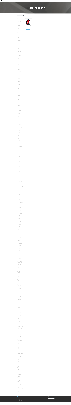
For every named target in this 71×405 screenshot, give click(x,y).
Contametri (19, 92)
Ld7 (19, 239)
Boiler (18, 74)
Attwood (19, 100)
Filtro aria (20, 132)
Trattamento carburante (21, 317)
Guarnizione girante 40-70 (20, 334)
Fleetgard (19, 78)
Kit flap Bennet (19, 51)
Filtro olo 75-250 (19, 66)
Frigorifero (19, 85)
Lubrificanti (20, 312)
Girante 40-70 (19, 331)
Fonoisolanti (19, 307)
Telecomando (20, 215)
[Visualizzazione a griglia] (25, 17)
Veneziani (19, 240)
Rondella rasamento (21, 260)
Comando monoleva (20, 88)
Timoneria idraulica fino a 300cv (21, 226)
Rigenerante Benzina (20, 356)
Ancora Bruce (20, 296)
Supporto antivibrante (20, 22)
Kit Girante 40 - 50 (19, 69)
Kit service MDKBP (19, 40)
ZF (18, 257)
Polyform (19, 212)
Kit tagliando (19, 272)
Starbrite (19, 235)
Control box (19, 93)
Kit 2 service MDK (20, 200)
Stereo (18, 28)
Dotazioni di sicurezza (20, 340)
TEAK (18, 320)
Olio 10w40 (20, 137)
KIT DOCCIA (19, 280)
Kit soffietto (20, 253)
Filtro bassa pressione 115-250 (20, 61)
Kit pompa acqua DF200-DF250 (20, 353)
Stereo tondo (20, 107)
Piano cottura (20, 290)
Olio (19, 179)
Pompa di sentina (19, 21)
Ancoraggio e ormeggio (20, 295)
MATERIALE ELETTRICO (20, 261)
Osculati (19, 206)
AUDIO (18, 24)
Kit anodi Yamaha (20, 146)
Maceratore (19, 75)
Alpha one (20, 148)
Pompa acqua (20, 155)
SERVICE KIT (20, 194)
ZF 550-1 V (19, 81)
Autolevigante (20, 300)
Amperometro (19, 373)
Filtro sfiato (20, 140)
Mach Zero (19, 369)
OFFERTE (18, 279)
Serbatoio (20, 184)
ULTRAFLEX (19, 367)
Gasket (18, 39)
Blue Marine (19, 105)
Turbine (18, 366)
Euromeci (19, 113)
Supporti (18, 347)
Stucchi (19, 304)
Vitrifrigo (18, 381)
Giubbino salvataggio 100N (20, 43)
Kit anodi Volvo (20, 145)
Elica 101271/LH (19, 343)
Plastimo (19, 209)
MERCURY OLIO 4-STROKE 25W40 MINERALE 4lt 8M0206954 (28, 26)
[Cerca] (23, 15)
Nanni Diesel (19, 191)
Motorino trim (20, 115)
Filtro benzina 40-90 (19, 64)
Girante (19, 174)
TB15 (18, 358)
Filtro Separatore (19, 47)
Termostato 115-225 (20, 71)
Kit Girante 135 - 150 (20, 67)
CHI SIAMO (32, 398)
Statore (19, 185)
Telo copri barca (20, 294)
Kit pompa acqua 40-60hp (20, 351)
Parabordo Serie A (20, 213)
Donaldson (19, 77)
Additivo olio (20, 102)
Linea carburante (19, 89)
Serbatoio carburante (21, 196)
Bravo (19, 150)
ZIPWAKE (19, 393)
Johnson (19, 129)
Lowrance (19, 134)
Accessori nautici (19, 286)
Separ (18, 48)
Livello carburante (19, 374)
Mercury (27, 25)
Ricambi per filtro (19, 46)
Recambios (19, 218)
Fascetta (19, 168)
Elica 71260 (20, 231)
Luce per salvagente (20, 44)
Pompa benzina (20, 181)
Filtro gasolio (20, 124)
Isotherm (19, 84)
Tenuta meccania (20, 228)
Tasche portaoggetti (20, 293)
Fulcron (20, 309)
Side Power (19, 342)
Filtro (19, 169)
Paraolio (19, 255)
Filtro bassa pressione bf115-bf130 (21, 63)
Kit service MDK (20, 205)
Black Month (19, 29)
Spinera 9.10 (19, 346)
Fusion (18, 118)
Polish (19, 302)
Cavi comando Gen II (20, 164)
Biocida (19, 103)
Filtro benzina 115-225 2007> (20, 326)
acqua (18, 18)
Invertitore (19, 80)
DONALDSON (19, 41)
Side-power (19, 229)
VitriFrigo (20, 289)
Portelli (19, 291)
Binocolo (20, 210)
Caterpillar (19, 108)
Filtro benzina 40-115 (20, 328)
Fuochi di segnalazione (20, 55)
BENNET (19, 104)
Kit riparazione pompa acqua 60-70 (21, 388)
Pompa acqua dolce (20, 221)
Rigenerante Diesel (19, 357)
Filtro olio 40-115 (19, 329)
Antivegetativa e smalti (20, 299)
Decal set (20, 166)
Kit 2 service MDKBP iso (21, 202)
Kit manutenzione (20, 204)
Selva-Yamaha (19, 325)
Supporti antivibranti (19, 348)
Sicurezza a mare (19, 339)
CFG (18, 32)
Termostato (20, 188)
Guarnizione (20, 154)
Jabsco (18, 126)
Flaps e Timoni (19, 50)
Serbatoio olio (20, 158)
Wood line (20, 245)
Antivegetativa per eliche (20, 322)
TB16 (18, 58)
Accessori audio (19, 25)
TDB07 (18, 362)
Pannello (19, 268)
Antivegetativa (20, 241)
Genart (18, 56)
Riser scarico (20, 256)
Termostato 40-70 (19, 336)
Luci (18, 96)
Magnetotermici (19, 264)
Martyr (18, 141)
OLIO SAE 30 (19, 281)
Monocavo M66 (19, 370)
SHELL (18, 337)
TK (18, 236)
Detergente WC (19, 384)
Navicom (19, 380)
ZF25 (18, 83)
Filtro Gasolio (19, 54)
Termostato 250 (19, 72)
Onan (18, 197)
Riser (19, 156)
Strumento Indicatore (21, 186)
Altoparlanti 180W (20, 27)
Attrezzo (19, 161)
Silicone (19, 122)
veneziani (19, 377)
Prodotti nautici (19, 285)
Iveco (18, 123)
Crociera (19, 151)
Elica (18, 267)
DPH (19, 248)
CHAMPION (19, 34)
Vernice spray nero (20, 189)
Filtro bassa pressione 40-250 (20, 62)
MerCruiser (26, 25)
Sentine (20, 310)
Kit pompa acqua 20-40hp (20, 350)
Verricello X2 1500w (19, 95)
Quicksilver (19, 216)
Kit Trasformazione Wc (20, 385)
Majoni (18, 135)
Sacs (18, 223)
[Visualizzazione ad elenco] (26, 17)
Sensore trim (20, 183)
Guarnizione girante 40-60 (20, 333)
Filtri (18, 306)
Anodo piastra (20, 143)
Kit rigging (20, 176)
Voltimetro (19, 376)
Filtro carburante (19, 38)
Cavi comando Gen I (20, 163)
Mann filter (19, 138)
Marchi (18, 99)
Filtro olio (19, 98)
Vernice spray (20, 237)
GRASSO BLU (19, 33)
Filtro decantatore (20, 224)
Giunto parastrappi (20, 232)
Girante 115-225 (19, 330)
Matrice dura (20, 301)
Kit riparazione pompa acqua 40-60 (21, 387)
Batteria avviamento (20, 262)
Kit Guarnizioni (20, 111)
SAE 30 (20, 315)
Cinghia (18, 37)
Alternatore (20, 149)
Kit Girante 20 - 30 (19, 68)
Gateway (20, 173)
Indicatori (20, 207)
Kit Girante (20, 130)
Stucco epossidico (20, 243)
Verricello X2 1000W (19, 94)
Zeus (19, 159)
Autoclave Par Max (20, 127)
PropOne (19, 321)
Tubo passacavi (19, 365)
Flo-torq (19, 153)
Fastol (18, 116)
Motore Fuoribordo (19, 271)
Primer (19, 121)
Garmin (18, 119)
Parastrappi (19, 284)
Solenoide (20, 234)
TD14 (18, 361)
